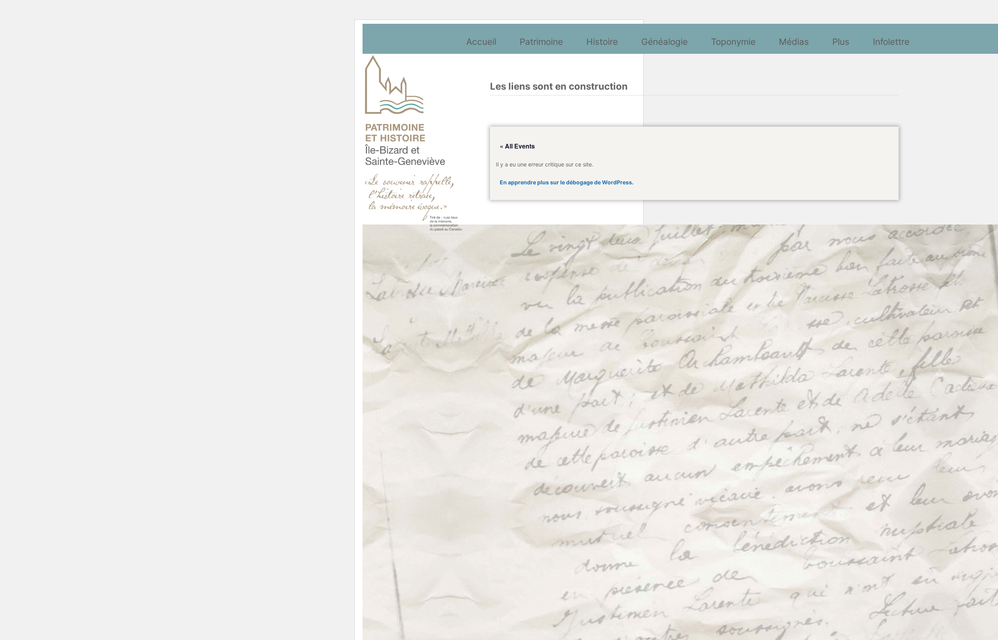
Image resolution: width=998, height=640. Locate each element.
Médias (794, 41)
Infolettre (891, 41)
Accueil (481, 41)
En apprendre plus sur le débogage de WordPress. (566, 182)
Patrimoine (541, 41)
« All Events (517, 145)
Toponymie (733, 41)
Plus (840, 41)
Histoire (602, 41)
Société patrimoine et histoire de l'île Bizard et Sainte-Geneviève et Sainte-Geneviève (413, 143)
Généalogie (664, 41)
